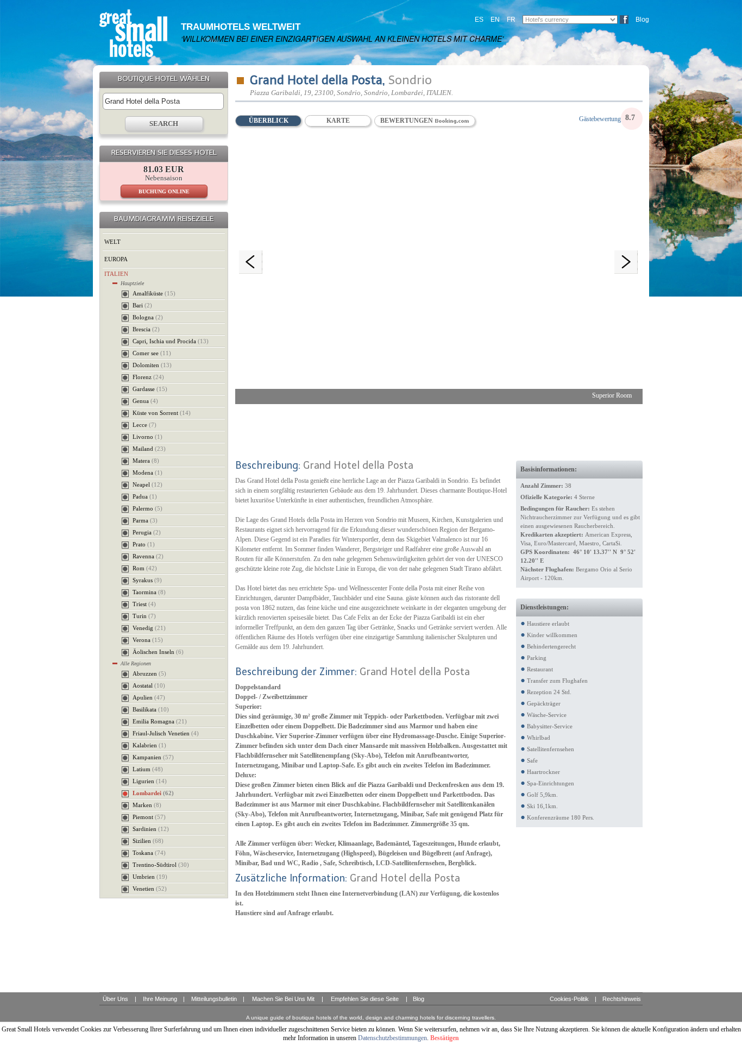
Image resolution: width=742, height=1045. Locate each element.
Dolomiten (152, 365)
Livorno (147, 436)
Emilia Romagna (160, 721)
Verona (148, 640)
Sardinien (151, 829)
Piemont (149, 817)
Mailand (149, 448)
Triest (144, 604)
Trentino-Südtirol (161, 864)
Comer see (152, 353)
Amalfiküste (154, 293)
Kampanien (153, 757)
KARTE (338, 120)
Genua (145, 401)
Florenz (148, 377)
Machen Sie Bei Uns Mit (283, 999)
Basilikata (151, 709)
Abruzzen (149, 673)
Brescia (146, 329)
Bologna (148, 317)
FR (511, 19)
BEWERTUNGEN (407, 120)
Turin (144, 616)
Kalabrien (149, 745)
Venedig (149, 628)
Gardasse (150, 389)
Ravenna (148, 556)
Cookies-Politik (569, 999)
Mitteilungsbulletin (214, 999)
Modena (147, 472)
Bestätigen (444, 1038)
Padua (145, 496)
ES (479, 19)
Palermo (147, 508)
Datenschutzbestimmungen (392, 1038)
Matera (146, 460)
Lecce (144, 424)
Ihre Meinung (160, 999)
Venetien (150, 888)
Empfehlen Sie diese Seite (365, 999)
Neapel (147, 484)
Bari (142, 305)
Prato (144, 544)
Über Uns (115, 999)
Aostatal (149, 685)
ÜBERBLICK (268, 120)
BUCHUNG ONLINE (164, 191)
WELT (112, 241)
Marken (147, 805)
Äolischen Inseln (158, 652)
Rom (145, 568)
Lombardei (153, 793)
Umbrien (150, 876)
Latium (148, 769)
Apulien (149, 697)
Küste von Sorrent (162, 413)
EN (495, 19)
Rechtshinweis (621, 999)
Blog (642, 19)
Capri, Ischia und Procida (171, 341)
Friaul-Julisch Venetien (166, 733)
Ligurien (150, 781)
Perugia (147, 532)
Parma (145, 520)
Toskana (149, 852)
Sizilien (148, 841)
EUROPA (116, 259)
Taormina (149, 592)
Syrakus (147, 580)
